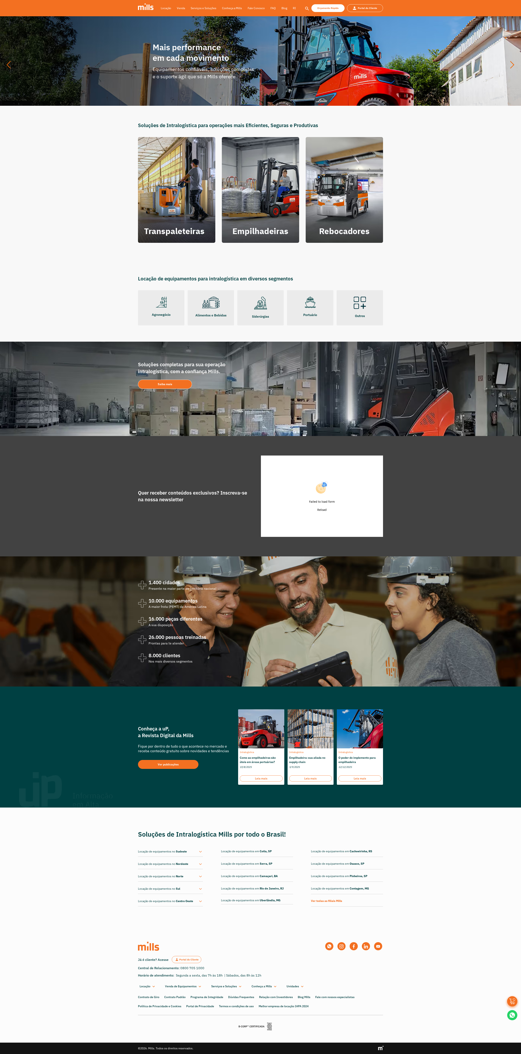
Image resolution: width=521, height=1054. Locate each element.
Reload (322, 510)
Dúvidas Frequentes (241, 997)
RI (294, 8)
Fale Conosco (256, 8)
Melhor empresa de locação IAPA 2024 (284, 1006)
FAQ (273, 8)
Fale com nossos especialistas (335, 997)
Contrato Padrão (175, 997)
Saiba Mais (179, 83)
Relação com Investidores (276, 997)
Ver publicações (168, 764)
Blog (284, 8)
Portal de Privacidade (200, 1006)
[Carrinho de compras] (512, 1001)
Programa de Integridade (206, 997)
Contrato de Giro (148, 997)
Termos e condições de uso (236, 1006)
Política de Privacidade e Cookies (159, 1006)
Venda (181, 8)
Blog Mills (304, 997)
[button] (10, 65)
